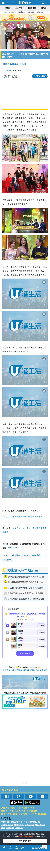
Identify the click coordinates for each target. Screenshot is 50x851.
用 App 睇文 (41, 76)
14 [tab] (25, 20)
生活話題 (14, 63)
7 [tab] (19, 18)
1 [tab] (19, 15)
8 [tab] (22, 18)
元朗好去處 (20, 810)
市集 (13, 807)
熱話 (24, 63)
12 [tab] (31, 18)
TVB (6, 555)
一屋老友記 (29, 528)
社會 (15, 814)
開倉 (19, 807)
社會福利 (42, 814)
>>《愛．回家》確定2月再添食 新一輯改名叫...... (24, 516)
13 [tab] (23, 20)
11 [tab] (29, 18)
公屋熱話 (21, 12)
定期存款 (40, 12)
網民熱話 (5, 821)
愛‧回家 (16, 555)
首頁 (5, 63)
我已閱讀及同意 (25, 841)
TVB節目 (36, 555)
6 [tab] (31, 15)
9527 (9, 70)
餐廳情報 (23, 814)
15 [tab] (28, 20)
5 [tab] (29, 15)
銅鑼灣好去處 (7, 810)
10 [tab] (27, 18)
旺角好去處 (6, 814)
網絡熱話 (8, 560)
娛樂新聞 (30, 12)
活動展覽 (5, 807)
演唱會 (8, 8)
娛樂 (26, 555)
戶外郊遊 (32, 814)
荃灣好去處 (32, 810)
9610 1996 (12, 547)
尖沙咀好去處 (28, 807)
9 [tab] (24, 18)
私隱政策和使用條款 (26, 836)
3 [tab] (24, 15)
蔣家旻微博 (17, 528)
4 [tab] (27, 15)
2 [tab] (22, 15)
